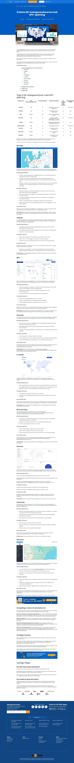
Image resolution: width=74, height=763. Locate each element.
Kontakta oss (9, 739)
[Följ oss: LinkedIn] (32, 706)
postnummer (40, 318)
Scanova (26, 80)
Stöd (24, 737)
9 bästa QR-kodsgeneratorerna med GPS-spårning (34, 6)
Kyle (23, 19)
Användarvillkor (59, 739)
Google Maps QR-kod (25, 413)
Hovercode (26, 82)
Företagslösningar (42, 741)
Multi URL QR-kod (28, 720)
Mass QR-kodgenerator (58, 720)
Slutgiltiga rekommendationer (27, 86)
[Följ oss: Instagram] (39, 706)
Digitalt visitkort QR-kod (44, 720)
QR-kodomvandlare (43, 726)
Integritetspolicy (59, 741)
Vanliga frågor (24, 90)
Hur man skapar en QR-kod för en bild (16, 724)
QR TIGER (26, 69)
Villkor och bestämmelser (61, 738)
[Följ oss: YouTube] (36, 706)
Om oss (40, 738)
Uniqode (25, 71)
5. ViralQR (26, 76)
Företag (41, 737)
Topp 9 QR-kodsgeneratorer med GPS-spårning (31, 68)
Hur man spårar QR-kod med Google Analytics (16, 727)
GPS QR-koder (34, 505)
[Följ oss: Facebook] (42, 706)
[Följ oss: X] (46, 706)
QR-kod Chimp (27, 78)
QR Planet (26, 84)
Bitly (25, 73)
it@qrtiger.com (26, 738)
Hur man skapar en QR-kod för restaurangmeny (30, 727)
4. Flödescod (26, 74)
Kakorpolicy (58, 742)
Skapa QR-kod (33, 1)
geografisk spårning (39, 569)
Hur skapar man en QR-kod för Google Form (44, 724)
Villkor (57, 737)
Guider (8, 737)
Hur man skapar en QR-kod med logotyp (58, 724)
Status (40, 739)
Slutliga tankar (24, 88)
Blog (21, 6)
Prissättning (41, 742)
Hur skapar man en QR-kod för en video (30, 724)
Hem (18, 6)
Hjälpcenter (9, 741)
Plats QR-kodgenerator (34, 169)
